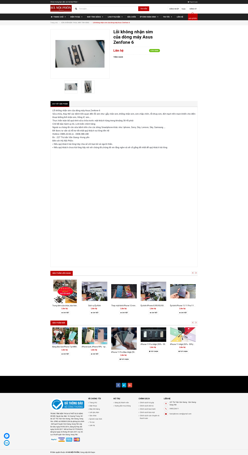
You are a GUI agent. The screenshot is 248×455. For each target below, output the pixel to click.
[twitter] (124, 385)
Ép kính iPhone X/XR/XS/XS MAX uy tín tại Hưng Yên (162, 306)
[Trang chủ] (61, 8)
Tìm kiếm (143, 9)
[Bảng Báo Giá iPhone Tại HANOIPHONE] (65, 335)
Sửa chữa (131, 17)
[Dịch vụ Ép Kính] (94, 291)
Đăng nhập (174, 9)
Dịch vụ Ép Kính (94, 306)
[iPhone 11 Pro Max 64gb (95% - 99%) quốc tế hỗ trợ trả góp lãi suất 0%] (124, 338)
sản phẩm (193, 18)
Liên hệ (180, 17)
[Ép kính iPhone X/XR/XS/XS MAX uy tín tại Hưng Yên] (153, 291)
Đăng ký (193, 9)
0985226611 (174, 409)
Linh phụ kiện (114, 17)
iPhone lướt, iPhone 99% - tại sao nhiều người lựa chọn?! (105, 347)
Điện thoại (75, 17)
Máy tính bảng (94, 17)
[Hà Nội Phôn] (67, 404)
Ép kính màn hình (148, 17)
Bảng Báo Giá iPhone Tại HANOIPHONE (68, 347)
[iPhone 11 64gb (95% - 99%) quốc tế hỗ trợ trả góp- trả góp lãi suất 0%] (183, 334)
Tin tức (166, 17)
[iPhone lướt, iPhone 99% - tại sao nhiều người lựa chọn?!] (94, 335)
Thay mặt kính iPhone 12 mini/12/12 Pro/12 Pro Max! (133, 306)
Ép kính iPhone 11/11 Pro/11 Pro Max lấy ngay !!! (190, 306)
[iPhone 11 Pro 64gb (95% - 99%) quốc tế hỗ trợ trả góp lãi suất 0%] (153, 334)
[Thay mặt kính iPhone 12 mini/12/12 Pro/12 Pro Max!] (124, 291)
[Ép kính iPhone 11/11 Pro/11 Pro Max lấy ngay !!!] (183, 291)
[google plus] (130, 385)
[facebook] (118, 385)
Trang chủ (58, 17)
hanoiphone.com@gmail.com (181, 414)
